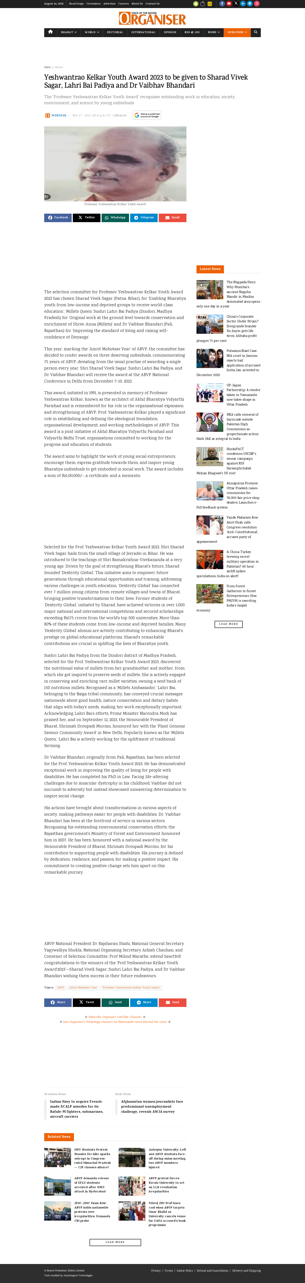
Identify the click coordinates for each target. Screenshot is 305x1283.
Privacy (156, 1271)
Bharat (67, 32)
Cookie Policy (185, 1271)
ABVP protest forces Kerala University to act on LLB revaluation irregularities (166, 1185)
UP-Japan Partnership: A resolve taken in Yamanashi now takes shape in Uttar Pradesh (243, 395)
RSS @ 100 (192, 32)
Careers (123, 4)
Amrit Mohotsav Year (83, 988)
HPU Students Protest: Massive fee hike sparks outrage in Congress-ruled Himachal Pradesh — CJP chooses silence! (92, 1158)
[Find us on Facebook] (222, 4)
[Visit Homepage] (152, 18)
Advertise (109, 4)
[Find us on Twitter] (236, 4)
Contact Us (153, 4)
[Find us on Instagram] (257, 4)
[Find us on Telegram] (250, 4)
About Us (137, 4)
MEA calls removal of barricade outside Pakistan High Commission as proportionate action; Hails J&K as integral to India (227, 427)
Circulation (93, 4)
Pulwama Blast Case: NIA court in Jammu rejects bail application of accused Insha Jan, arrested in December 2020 (228, 363)
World (90, 32)
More (212, 32)
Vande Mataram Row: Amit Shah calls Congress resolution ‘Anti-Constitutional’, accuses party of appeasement (227, 530)
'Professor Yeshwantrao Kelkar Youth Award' (131, 988)
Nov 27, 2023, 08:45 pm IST (92, 116)
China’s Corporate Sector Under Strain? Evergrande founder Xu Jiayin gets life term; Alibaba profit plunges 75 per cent (227, 329)
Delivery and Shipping (246, 1271)
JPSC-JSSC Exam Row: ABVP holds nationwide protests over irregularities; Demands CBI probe (92, 1212)
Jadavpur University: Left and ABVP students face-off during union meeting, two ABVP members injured (167, 1158)
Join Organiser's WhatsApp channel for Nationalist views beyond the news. (115, 1022)
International (144, 32)
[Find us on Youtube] (229, 4)
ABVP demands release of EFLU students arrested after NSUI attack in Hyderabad (91, 1185)
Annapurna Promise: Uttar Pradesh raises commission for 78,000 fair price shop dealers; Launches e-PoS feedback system (227, 495)
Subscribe (236, 32)
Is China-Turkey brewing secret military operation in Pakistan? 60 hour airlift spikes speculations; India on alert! (227, 564)
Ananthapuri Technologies (77, 1276)
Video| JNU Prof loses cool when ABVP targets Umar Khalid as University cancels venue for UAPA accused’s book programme (167, 1214)
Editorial (115, 32)
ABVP (60, 988)
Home (47, 67)
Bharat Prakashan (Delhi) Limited (65, 1271)
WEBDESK (59, 115)
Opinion (170, 32)
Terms (169, 1271)
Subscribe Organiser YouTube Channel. (115, 1017)
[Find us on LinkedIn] (243, 4)
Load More (115, 1242)
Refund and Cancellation (212, 1271)
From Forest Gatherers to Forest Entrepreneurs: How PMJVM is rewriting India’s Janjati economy (226, 598)
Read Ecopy (76, 4)
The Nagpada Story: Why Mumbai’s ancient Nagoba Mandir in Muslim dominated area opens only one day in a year (228, 294)
